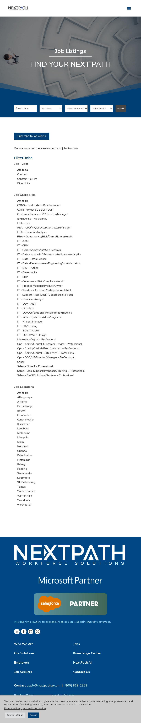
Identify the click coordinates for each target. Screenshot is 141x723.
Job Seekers (23, 672)
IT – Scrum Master (28, 330)
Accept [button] (33, 715)
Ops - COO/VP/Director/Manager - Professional (46, 357)
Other (20, 362)
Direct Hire (23, 183)
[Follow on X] (37, 631)
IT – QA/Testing (27, 326)
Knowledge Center (87, 653)
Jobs (76, 644)
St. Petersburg (26, 482)
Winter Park (24, 496)
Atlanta (22, 402)
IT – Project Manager (30, 322)
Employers (22, 662)
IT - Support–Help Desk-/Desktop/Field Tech (45, 295)
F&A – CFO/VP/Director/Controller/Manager (43, 228)
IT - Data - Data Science (32, 259)
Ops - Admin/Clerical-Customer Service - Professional (49, 344)
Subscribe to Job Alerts (32, 136)
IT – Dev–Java (25, 308)
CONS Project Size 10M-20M (35, 210)
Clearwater (24, 415)
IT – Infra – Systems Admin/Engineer (39, 317)
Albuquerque (25, 397)
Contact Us (81, 672)
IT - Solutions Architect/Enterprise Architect (44, 290)
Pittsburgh (23, 460)
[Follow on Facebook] (23, 631)
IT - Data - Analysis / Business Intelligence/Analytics (49, 254)
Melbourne (23, 433)
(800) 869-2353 (75, 685)
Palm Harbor (24, 455)
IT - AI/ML (23, 241)
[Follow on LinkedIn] (17, 631)
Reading (22, 469)
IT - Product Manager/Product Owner (39, 286)
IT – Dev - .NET (26, 304)
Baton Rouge (25, 406)
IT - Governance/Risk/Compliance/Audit (41, 281)
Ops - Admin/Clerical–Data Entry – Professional (46, 353)
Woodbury (23, 500)
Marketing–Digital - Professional (36, 339)
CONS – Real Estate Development (38, 205)
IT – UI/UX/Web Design (31, 335)
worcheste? (24, 505)
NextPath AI (82, 662)
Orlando (22, 451)
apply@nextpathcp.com (43, 685)
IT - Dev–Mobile (27, 272)
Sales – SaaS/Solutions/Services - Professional (45, 375)
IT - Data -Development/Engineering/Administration (48, 263)
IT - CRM (22, 245)
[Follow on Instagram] (30, 631)
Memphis (22, 437)
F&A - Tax (23, 223)
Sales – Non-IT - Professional (35, 366)
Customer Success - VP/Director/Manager (42, 214)
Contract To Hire (27, 179)
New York (23, 446)
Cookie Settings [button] (15, 715)
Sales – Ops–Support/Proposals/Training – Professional (51, 371)
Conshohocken (25, 420)
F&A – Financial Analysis (32, 232)
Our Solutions (24, 653)
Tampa (21, 487)
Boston (21, 411)
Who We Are (23, 644)
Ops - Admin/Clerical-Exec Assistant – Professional (48, 348)
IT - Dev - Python (28, 268)
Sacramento (24, 473)
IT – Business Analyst (30, 299)
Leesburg (23, 428)
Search (120, 108)
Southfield (23, 478)
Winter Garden (26, 491)
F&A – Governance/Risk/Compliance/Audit (44, 236)
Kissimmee (23, 424)
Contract (22, 174)
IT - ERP (22, 277)
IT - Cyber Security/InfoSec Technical (39, 250)
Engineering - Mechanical (32, 219)
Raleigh (21, 464)
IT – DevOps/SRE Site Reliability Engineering (44, 313)
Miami (20, 442)
